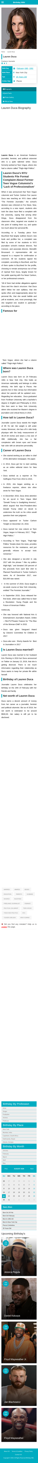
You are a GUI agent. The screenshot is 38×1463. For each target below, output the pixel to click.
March (5, 1157)
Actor (4, 1108)
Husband (30, 894)
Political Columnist (11, 908)
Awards (17, 889)
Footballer (6, 1114)
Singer (5, 1111)
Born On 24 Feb (8, 1212)
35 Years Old (21, 77)
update (4, 927)
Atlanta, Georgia (8, 1142)
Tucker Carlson (10, 917)
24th (26, 68)
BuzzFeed (17, 899)
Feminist (28, 903)
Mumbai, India (7, 1132)
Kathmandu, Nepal (9, 1139)
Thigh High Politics (11, 913)
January (5, 1150)
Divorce (7, 899)
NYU (24, 913)
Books (27, 889)
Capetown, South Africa (10, 1136)
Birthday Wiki (19, 2)
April (4, 1160)
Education (7, 894)
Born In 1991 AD (8, 1219)
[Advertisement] (19, 131)
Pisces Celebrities (9, 1225)
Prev (6, 1169)
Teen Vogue (27, 908)
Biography (8, 89)
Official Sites (8, 101)
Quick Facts (7, 93)
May (4, 1163)
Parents (19, 894)
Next (31, 1169)
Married (7, 889)
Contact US (18, 1454)
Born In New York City (10, 1222)
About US (7, 1451)
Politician (6, 1121)
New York (6, 1129)
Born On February (8, 1216)
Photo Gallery (9, 97)
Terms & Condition (17, 1451)
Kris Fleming (25, 917)
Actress (5, 1117)
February (20, 68)
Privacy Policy (29, 1451)
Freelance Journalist (8, 61)
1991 (31, 68)
